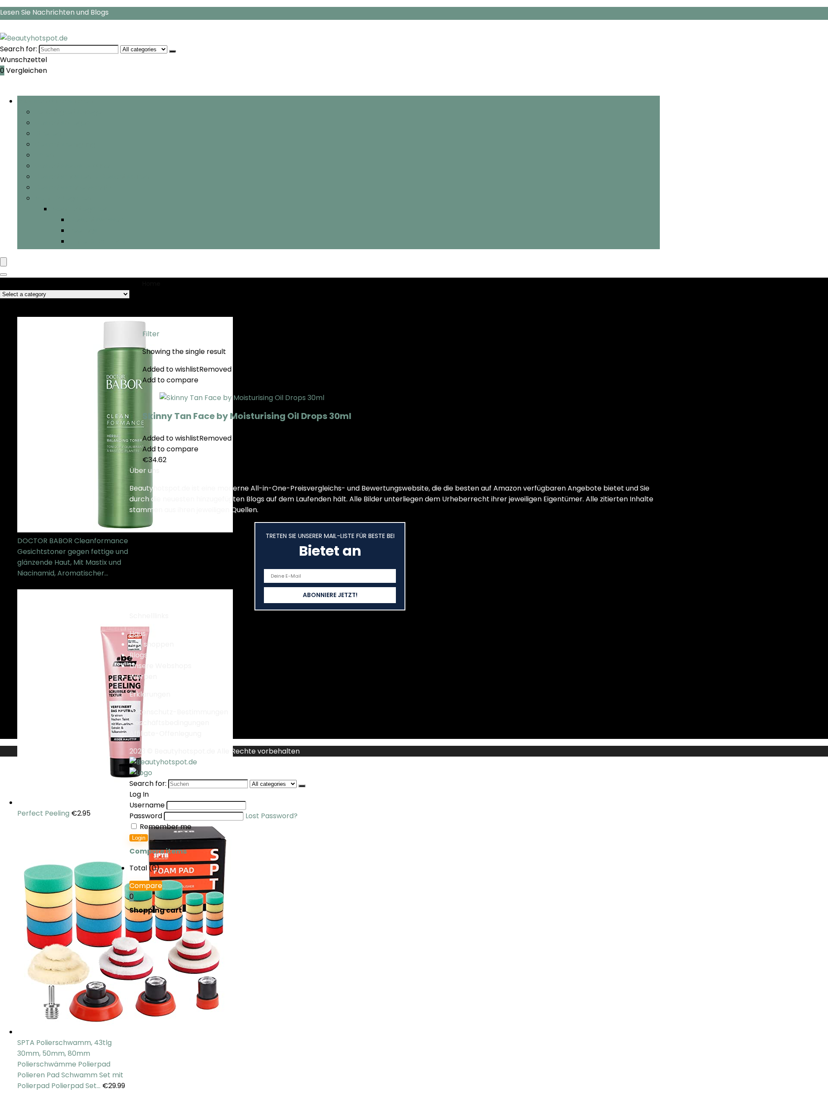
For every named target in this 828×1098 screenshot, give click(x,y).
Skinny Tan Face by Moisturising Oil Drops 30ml (246, 416)
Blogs (138, 655)
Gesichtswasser (96, 220)
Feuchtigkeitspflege (68, 112)
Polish (44, 155)
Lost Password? (271, 816)
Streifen (47, 133)
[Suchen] (172, 51)
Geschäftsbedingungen (169, 723)
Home (151, 283)
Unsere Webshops (160, 666)
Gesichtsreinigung (64, 144)
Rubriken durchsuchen (55, 101)
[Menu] (3, 261)
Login (138, 838)
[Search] (3, 274)
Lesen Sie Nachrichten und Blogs (54, 12)
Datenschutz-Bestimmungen (178, 712)
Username (147, 805)
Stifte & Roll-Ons (97, 241)
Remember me (164, 827)
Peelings (83, 230)
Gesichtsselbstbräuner (73, 166)
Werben (143, 677)
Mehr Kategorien (62, 198)
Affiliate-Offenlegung (165, 733)
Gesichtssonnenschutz (73, 187)
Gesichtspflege (60, 123)
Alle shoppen (151, 644)
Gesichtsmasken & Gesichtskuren (91, 176)
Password (145, 816)
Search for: (18, 49)
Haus (137, 633)
